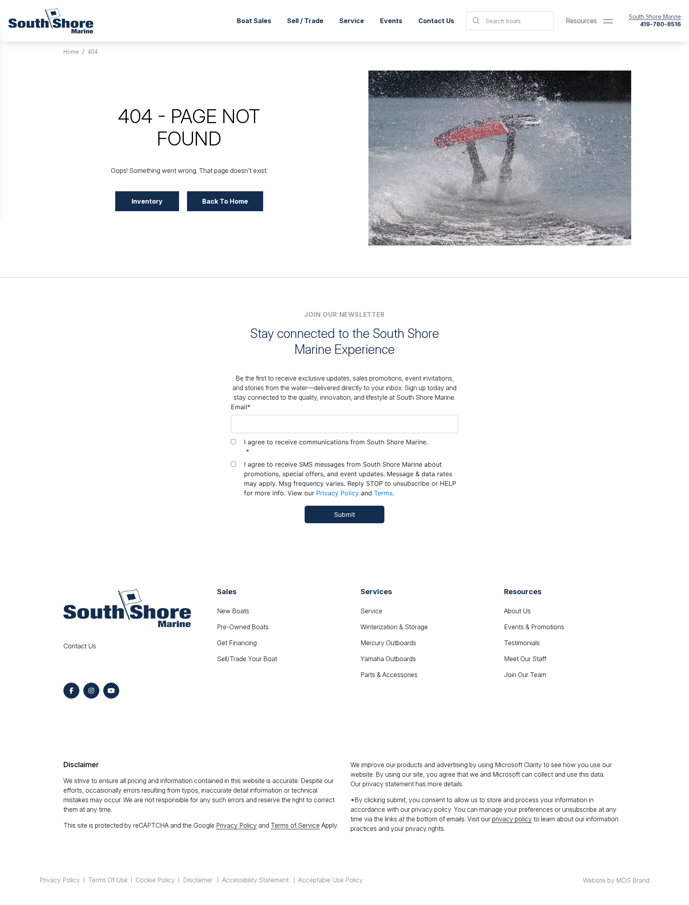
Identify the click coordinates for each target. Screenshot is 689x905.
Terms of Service (295, 825)
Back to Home (225, 201)
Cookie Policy (155, 880)
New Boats (233, 611)
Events (391, 21)
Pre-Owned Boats (243, 627)
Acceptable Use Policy (331, 880)
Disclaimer (198, 880)
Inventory (147, 201)
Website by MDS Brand (616, 880)
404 (93, 51)
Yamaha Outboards (388, 659)
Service (371, 611)
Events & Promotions (534, 627)
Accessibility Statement (256, 880)
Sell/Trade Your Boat (247, 659)
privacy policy (512, 819)
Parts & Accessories (388, 675)
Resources (581, 21)
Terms (383, 493)
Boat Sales (254, 21)
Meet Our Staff (525, 659)
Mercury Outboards (388, 643)
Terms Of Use (108, 880)
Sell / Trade (305, 21)
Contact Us (436, 21)
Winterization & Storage (394, 627)
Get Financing (237, 643)
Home (71, 51)
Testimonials (522, 643)
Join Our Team (525, 675)
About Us (517, 611)
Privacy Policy (337, 493)
